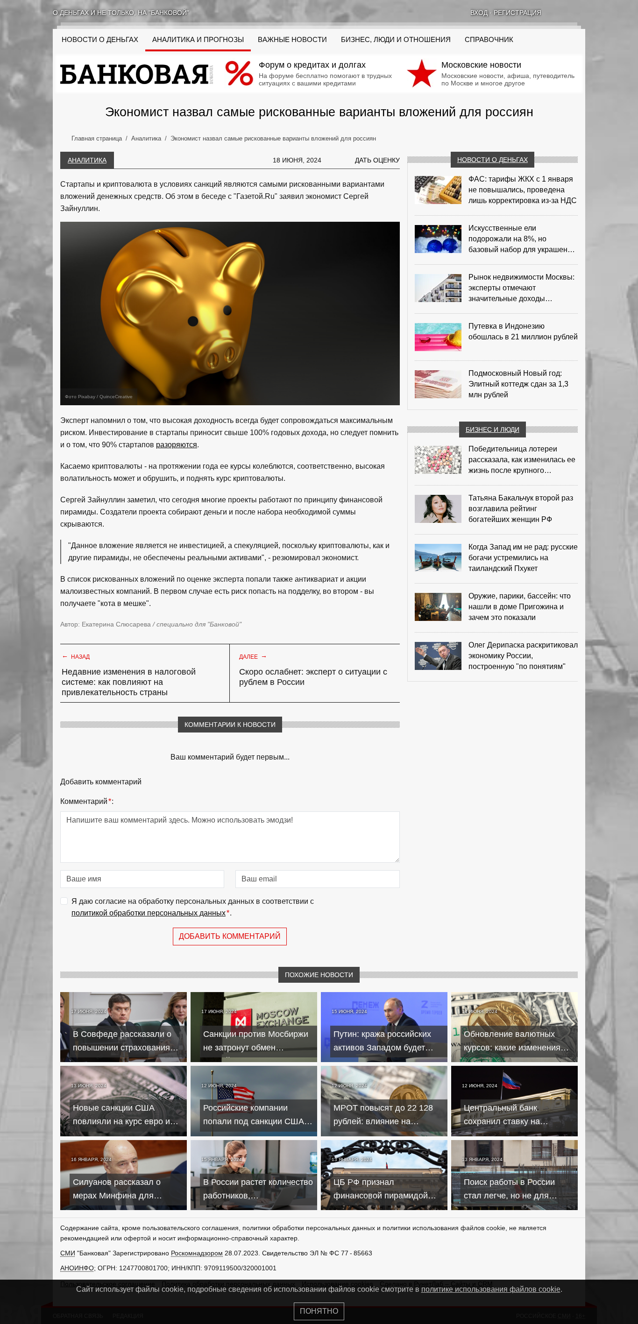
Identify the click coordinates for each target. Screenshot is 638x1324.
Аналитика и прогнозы (198, 39)
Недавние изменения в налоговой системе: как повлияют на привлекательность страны (129, 682)
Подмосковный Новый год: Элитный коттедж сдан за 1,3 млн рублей (518, 384)
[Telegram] (581, 12)
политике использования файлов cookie (490, 1289)
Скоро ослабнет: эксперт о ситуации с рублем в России (313, 677)
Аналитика (87, 160)
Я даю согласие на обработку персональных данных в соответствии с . (192, 907)
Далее (253, 656)
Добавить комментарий (230, 936)
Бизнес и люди (492, 429)
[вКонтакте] (557, 12)
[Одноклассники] (569, 12)
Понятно (319, 1311)
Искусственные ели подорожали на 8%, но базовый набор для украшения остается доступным (522, 239)
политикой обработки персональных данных (148, 913)
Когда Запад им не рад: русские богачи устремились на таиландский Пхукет (523, 557)
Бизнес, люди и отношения (396, 39)
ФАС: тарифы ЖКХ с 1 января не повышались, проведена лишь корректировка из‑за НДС (522, 189)
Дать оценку (377, 160)
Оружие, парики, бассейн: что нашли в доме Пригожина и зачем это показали (519, 606)
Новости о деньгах (492, 159)
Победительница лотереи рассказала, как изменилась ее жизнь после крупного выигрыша (521, 460)
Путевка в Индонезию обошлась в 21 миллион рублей (523, 331)
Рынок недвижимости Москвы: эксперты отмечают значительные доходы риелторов (521, 288)
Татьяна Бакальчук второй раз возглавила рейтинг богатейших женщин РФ (520, 508)
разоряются (176, 445)
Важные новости (292, 39)
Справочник (489, 39)
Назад (76, 656)
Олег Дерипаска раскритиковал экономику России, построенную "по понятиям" (523, 655)
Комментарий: (86, 801)
